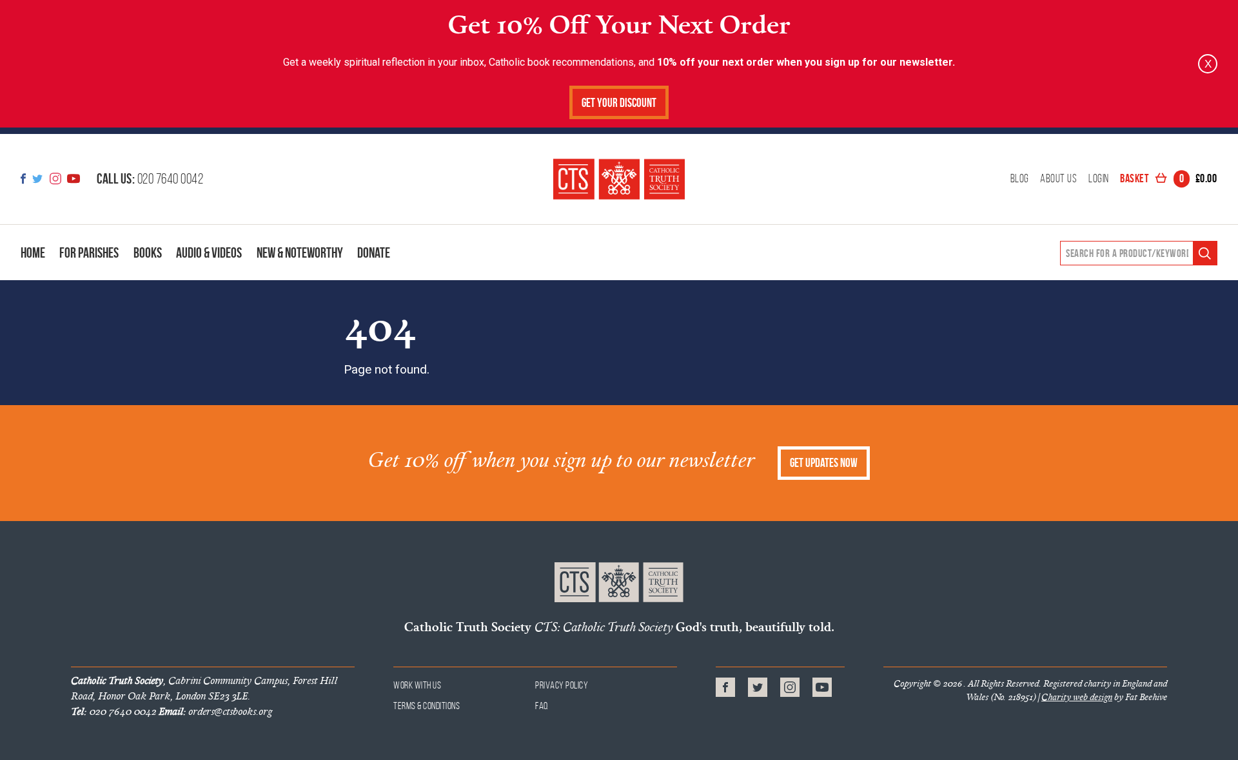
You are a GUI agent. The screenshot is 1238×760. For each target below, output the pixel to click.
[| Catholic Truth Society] (619, 178)
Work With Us (417, 684)
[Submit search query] (1205, 253)
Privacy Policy (561, 684)
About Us (1058, 179)
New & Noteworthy (300, 252)
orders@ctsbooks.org (215, 711)
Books (147, 252)
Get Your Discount (619, 102)
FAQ (542, 705)
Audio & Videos (209, 252)
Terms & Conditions (426, 705)
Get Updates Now (824, 463)
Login (1098, 179)
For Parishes (89, 252)
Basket (1168, 179)
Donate (373, 252)
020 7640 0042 (150, 178)
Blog (1019, 179)
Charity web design (1076, 696)
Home (33, 252)
